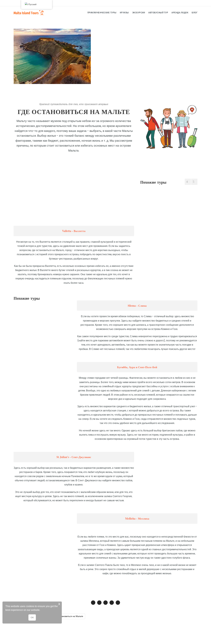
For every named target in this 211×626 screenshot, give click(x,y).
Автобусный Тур (158, 12)
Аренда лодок (179, 12)
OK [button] (32, 617)
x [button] (59, 603)
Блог (194, 12)
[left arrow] (188, 182)
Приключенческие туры (101, 12)
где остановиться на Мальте (69, 616)
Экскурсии (138, 12)
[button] (41, 610)
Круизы (124, 12)
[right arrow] (194, 182)
